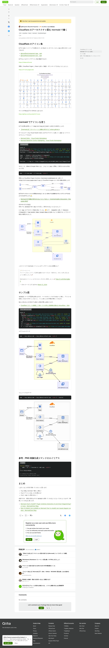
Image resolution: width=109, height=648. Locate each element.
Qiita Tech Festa (52, 635)
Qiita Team (82, 626)
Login (97, 2)
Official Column (34, 5)
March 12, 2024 (42, 284)
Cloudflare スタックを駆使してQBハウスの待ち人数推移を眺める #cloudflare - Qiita (45, 305)
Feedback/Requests (38, 638)
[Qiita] (5, 2)
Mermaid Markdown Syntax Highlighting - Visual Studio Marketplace (41, 140)
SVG (20, 33)
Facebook (66, 633)
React (29, 33)
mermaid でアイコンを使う (86, 51)
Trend (4, 5)
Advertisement (36, 643)
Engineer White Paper (53, 640)
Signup (103, 2)
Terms (34, 628)
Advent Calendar (52, 633)
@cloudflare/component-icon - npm (31, 55)
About (34, 626)
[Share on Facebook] (8, 26)
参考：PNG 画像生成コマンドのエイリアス (90, 56)
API (49, 643)
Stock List (10, 5)
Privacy (35, 630)
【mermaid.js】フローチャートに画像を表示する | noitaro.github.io (40, 129)
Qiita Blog (97, 630)
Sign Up (48, 608)
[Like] (8, 9)
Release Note (51, 626)
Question (17, 5)
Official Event (24, 5)
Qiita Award (51, 638)
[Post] (8, 22)
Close (16, 643)
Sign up (29, 539)
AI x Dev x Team (64, 5)
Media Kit (35, 635)
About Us (97, 626)
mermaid (34, 33)
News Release (98, 633)
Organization (44, 5)
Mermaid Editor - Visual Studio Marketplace (34, 138)
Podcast (66, 638)
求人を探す (8, 643)
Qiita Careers (53, 5)
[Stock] (8, 15)
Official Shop (82, 630)
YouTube (66, 635)
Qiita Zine (81, 628)
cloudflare (24, 33)
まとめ (81, 58)
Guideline (35, 633)
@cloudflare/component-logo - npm (31, 53)
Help (34, 640)
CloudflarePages (42, 33)
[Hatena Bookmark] (8, 31)
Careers (97, 628)
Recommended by (30, 549)
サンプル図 (82, 53)
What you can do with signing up (34, 535)
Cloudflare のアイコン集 (86, 49)
